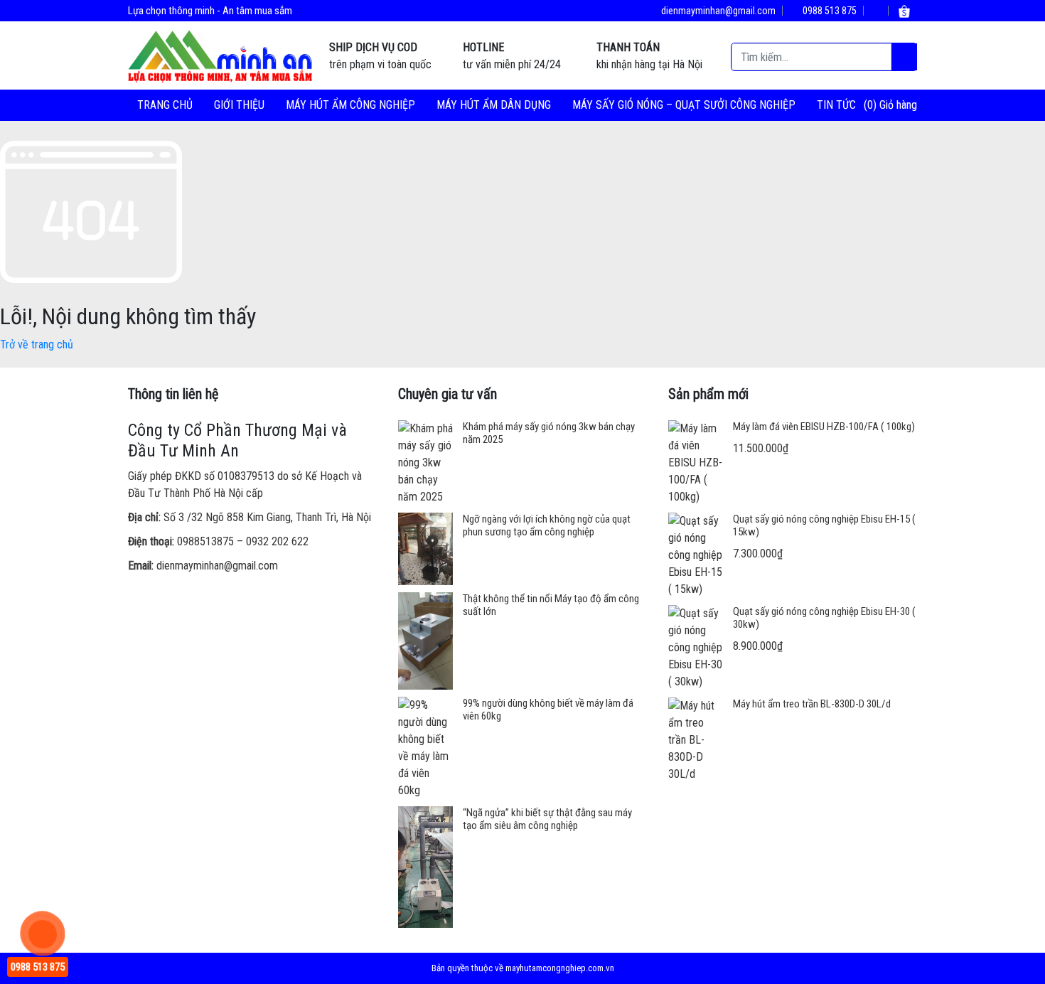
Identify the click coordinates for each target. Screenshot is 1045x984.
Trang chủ (165, 105)
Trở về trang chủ (36, 344)
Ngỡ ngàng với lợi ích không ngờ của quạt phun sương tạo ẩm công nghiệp (547, 525)
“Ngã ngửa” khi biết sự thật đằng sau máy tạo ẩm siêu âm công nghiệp (547, 819)
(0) (871, 105)
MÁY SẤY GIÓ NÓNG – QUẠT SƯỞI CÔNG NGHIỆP (683, 105)
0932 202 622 (277, 541)
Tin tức (836, 105)
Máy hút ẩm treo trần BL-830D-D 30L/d (812, 703)
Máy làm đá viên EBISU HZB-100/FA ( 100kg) (824, 426)
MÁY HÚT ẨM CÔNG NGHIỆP (350, 105)
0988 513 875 (828, 10)
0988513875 (205, 541)
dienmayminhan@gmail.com (717, 10)
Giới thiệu (239, 105)
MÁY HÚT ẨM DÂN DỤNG (493, 105)
